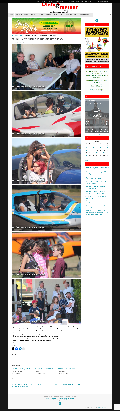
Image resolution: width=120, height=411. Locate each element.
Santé (82, 1)
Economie (71, 1)
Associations (88, 1)
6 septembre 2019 (19, 42)
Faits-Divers (44, 1)
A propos (66, 398)
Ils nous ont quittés (103, 1)
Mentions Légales (51, 398)
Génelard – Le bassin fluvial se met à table (66, 384)
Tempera (100, 407)
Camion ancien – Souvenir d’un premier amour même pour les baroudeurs (27, 385)
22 (104, 153)
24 (86, 155)
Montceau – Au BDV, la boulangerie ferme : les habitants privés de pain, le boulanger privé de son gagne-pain (96, 213)
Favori (15, 379)
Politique (51, 1)
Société (57, 1)
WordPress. (107, 407)
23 (107, 153)
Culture (77, 1)
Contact (72, 398)
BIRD (65, 400)
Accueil (38, 1)
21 (100, 153)
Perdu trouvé (63, 1)
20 (97, 153)
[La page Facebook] (96, 20)
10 (86, 150)
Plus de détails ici (97, 134)
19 (93, 153)
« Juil (86, 160)
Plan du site (60, 398)
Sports (95, 1)
